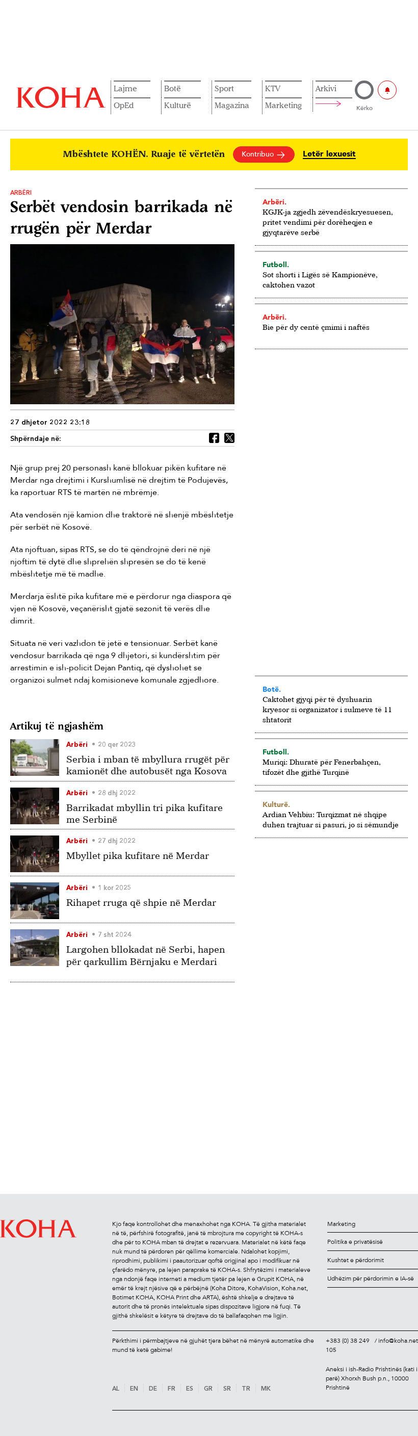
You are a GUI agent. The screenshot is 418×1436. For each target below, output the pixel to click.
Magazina (232, 105)
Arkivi (326, 88)
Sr (227, 1389)
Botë (172, 88)
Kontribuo (259, 154)
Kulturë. (276, 804)
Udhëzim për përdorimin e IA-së (370, 1278)
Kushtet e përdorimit (355, 1260)
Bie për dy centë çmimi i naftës (316, 327)
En (134, 1389)
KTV (272, 88)
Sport (224, 88)
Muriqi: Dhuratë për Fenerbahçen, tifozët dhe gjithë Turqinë (322, 767)
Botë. (272, 689)
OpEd (124, 105)
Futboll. (276, 264)
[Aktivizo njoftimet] (387, 90)
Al (115, 1389)
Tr (246, 1389)
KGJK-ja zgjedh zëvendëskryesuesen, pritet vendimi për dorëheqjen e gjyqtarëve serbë (328, 222)
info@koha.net (398, 1340)
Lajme (125, 88)
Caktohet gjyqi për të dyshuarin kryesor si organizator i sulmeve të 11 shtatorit (327, 709)
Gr (208, 1389)
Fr (171, 1389)
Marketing (283, 105)
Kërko (364, 108)
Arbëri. (274, 202)
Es (189, 1389)
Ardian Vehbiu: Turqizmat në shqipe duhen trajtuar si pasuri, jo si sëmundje (331, 819)
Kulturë (177, 105)
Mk (266, 1389)
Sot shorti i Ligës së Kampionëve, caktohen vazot (320, 279)
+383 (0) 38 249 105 (348, 1345)
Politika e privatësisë (355, 1241)
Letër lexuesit (329, 154)
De (153, 1389)
